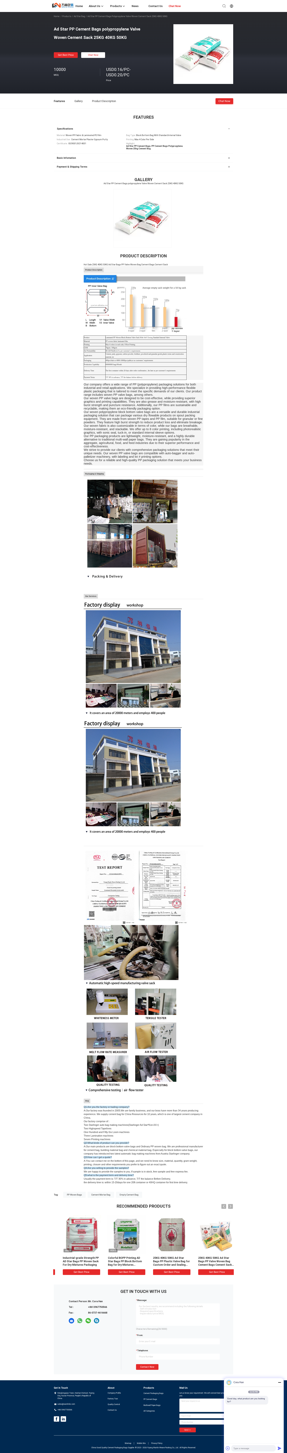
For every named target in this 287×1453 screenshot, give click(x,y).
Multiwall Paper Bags (152, 1405)
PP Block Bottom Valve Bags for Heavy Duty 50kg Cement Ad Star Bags (75, 1261)
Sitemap (128, 1443)
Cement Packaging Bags (154, 1393)
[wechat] (88, 1320)
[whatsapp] (80, 1320)
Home (56, 16)
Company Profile (114, 1393)
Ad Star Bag (79, 16)
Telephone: (142, 1350)
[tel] (105, 1320)
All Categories (149, 1411)
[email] (71, 1320)
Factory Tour (113, 1399)
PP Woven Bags (74, 1195)
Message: (142, 1300)
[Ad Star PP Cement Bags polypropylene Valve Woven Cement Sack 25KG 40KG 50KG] (203, 54)
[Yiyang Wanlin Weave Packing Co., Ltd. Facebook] (56, 1419)
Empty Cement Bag (129, 1195)
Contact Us (112, 1410)
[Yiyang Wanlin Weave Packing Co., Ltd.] (63, 5)
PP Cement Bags (150, 1399)
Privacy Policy (156, 1443)
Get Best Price (66, 55)
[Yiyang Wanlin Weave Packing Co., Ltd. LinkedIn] (63, 1419)
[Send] (279, 1448)
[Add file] (228, 1448)
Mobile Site (141, 1443)
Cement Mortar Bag (100, 1195)
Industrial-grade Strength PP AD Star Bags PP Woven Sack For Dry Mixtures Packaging (120, 1261)
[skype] (96, 1320)
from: (140, 1335)
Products (66, 16)
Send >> (187, 1430)
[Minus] (279, 1382)
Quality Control (114, 1404)
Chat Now (93, 55)
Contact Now (147, 1366)
